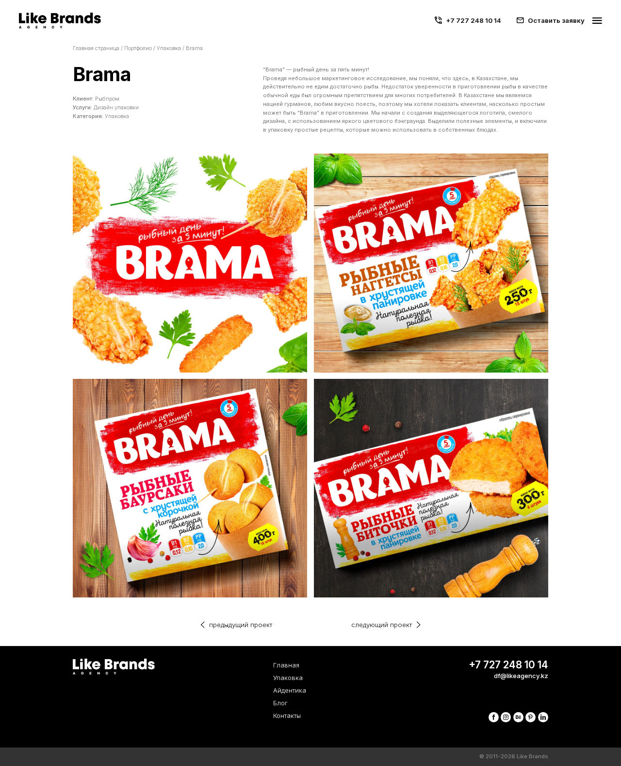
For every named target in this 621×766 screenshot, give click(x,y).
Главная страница (96, 48)
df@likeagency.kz (521, 676)
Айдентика (289, 690)
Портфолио (138, 48)
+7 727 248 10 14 (473, 20)
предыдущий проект (240, 625)
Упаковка (169, 48)
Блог (280, 703)
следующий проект (381, 625)
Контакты (287, 715)
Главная (286, 665)
